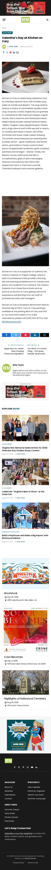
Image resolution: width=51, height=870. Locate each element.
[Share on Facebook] (3, 52)
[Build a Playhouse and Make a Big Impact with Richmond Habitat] (25, 516)
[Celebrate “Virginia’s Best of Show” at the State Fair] (25, 472)
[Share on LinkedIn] (14, 52)
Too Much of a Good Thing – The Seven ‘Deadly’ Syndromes (36, 351)
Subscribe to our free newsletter (19, 833)
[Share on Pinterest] (10, 52)
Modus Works (30, 858)
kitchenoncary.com (11, 321)
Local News (7, 33)
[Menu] (4, 20)
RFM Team (14, 47)
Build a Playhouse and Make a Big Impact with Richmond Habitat (25, 537)
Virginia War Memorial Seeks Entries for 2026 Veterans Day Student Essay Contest (24, 449)
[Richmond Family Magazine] (25, 20)
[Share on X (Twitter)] (7, 52)
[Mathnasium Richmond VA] (25, 8)
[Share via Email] (17, 52)
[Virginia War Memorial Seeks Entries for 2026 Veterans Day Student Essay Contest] (25, 428)
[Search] (47, 20)
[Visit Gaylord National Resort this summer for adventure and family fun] (25, 735)
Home (4, 28)
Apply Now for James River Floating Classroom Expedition (14, 351)
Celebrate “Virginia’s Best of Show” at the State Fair (23, 493)
